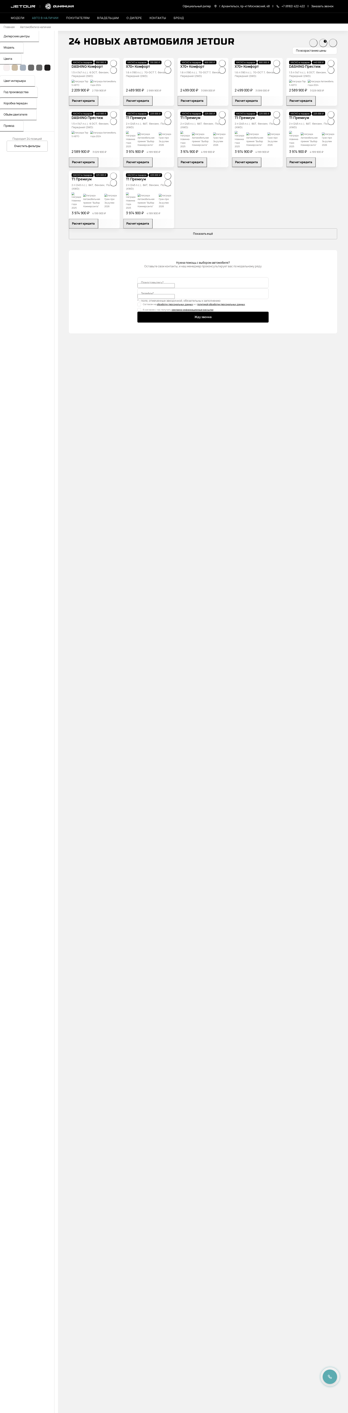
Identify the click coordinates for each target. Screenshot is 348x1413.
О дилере (134, 18)
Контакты (158, 18)
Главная (9, 27)
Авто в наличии (45, 18)
